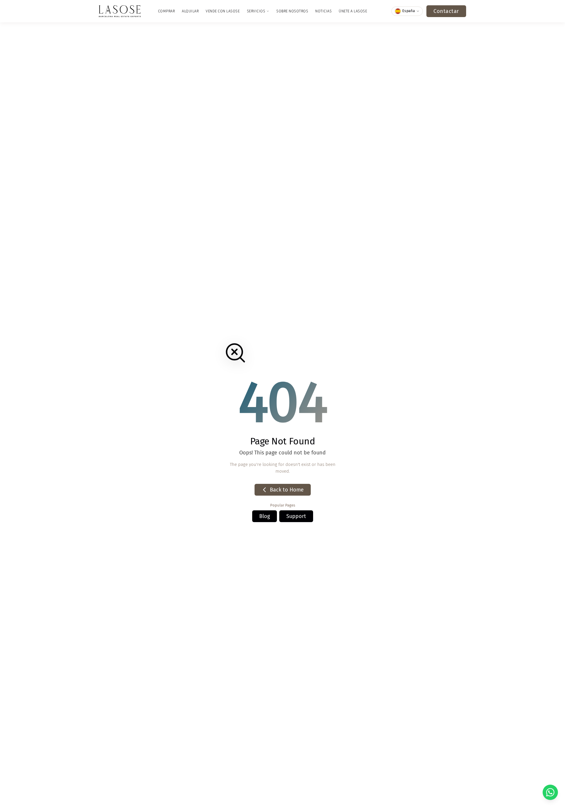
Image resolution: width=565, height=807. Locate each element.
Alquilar (190, 11)
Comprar (166, 11)
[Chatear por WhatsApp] (550, 792)
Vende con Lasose (223, 11)
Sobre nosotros (292, 11)
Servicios (256, 11)
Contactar (446, 11)
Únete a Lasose (353, 11)
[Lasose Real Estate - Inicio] (120, 11)
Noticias (323, 11)
